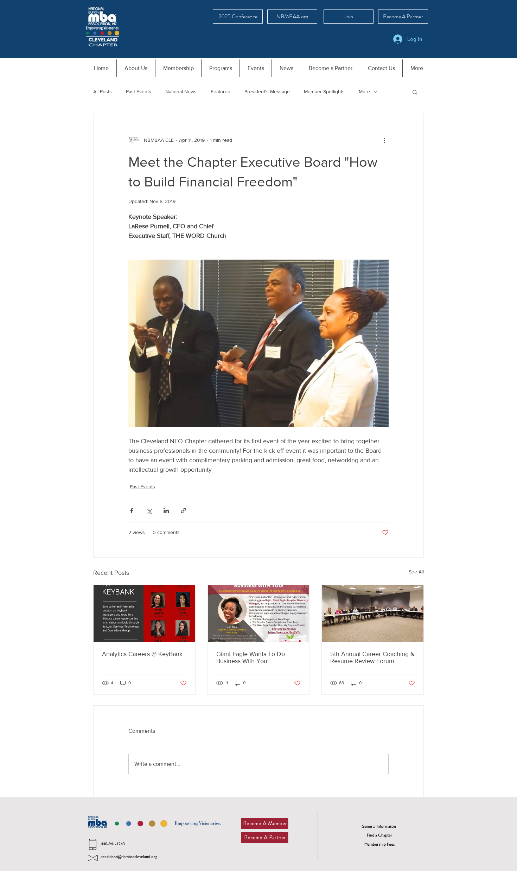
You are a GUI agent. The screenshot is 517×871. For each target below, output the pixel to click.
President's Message (267, 91)
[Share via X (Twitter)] (149, 510)
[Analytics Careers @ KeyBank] (144, 613)
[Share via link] (183, 510)
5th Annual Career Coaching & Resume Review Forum (372, 657)
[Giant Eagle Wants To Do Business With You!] (258, 613)
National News (181, 91)
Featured (220, 91)
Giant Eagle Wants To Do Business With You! (250, 657)
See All (416, 571)
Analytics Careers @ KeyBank (142, 653)
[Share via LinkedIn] (166, 510)
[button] (414, 92)
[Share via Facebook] (131, 510)
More (364, 91)
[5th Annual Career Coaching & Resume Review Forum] (372, 613)
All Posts (102, 91)
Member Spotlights (324, 91)
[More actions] (384, 140)
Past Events (138, 91)
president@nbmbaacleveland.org (129, 856)
